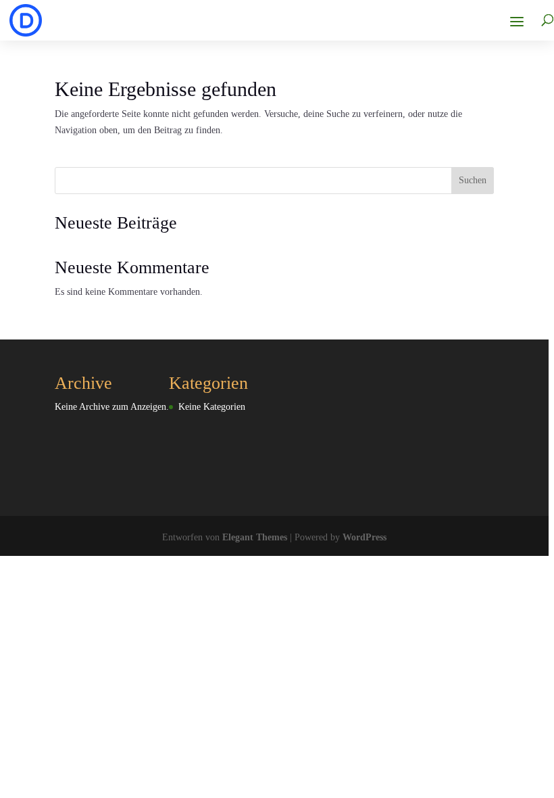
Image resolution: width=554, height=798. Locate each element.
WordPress (364, 537)
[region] (277, 399)
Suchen (472, 180)
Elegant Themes (254, 537)
